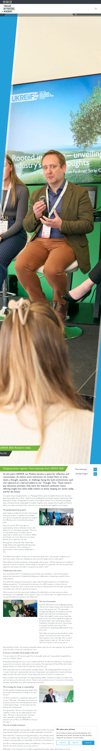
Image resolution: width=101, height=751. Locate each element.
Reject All (75, 743)
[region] (75, 736)
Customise (63, 743)
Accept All (88, 743)
